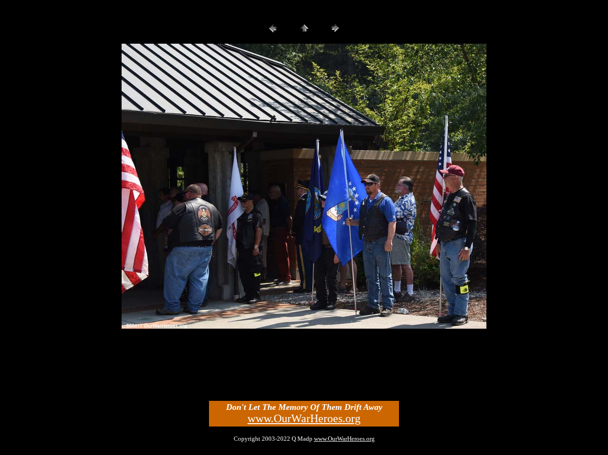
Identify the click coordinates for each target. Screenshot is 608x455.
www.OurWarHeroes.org (304, 418)
